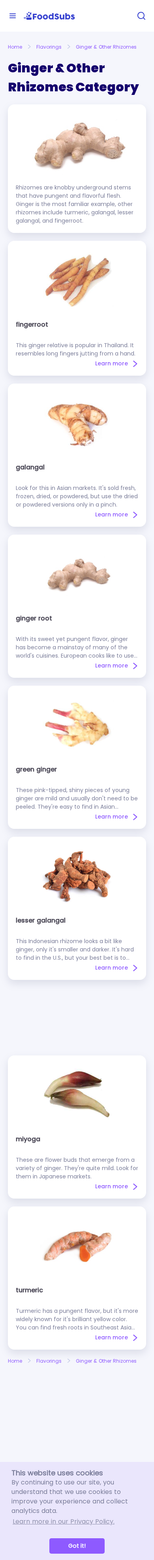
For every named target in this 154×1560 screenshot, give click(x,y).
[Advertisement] (77, 1018)
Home (15, 46)
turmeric (29, 1290)
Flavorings (49, 46)
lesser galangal (41, 920)
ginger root (34, 618)
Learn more (111, 363)
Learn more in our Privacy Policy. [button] (64, 1521)
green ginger (36, 769)
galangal (30, 467)
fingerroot (32, 324)
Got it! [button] (77, 1546)
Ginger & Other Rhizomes (106, 46)
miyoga (28, 1139)
